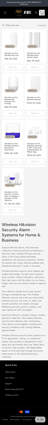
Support (8, 383)
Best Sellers (10, 377)
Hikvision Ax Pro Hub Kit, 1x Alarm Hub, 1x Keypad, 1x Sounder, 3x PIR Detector (11, 196)
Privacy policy (27, 419)
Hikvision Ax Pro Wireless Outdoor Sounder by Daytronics (11, 147)
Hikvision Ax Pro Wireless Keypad (34, 98)
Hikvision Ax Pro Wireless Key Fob (11, 54)
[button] (5, 12)
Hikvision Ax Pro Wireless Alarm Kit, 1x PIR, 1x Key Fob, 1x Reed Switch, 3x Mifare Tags (35, 148)
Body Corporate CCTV (14, 389)
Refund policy (15, 419)
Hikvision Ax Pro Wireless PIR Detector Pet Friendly (11, 100)
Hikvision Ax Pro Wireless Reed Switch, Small (33, 55)
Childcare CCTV (12, 395)
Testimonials (10, 372)
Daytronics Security (22, 416)
